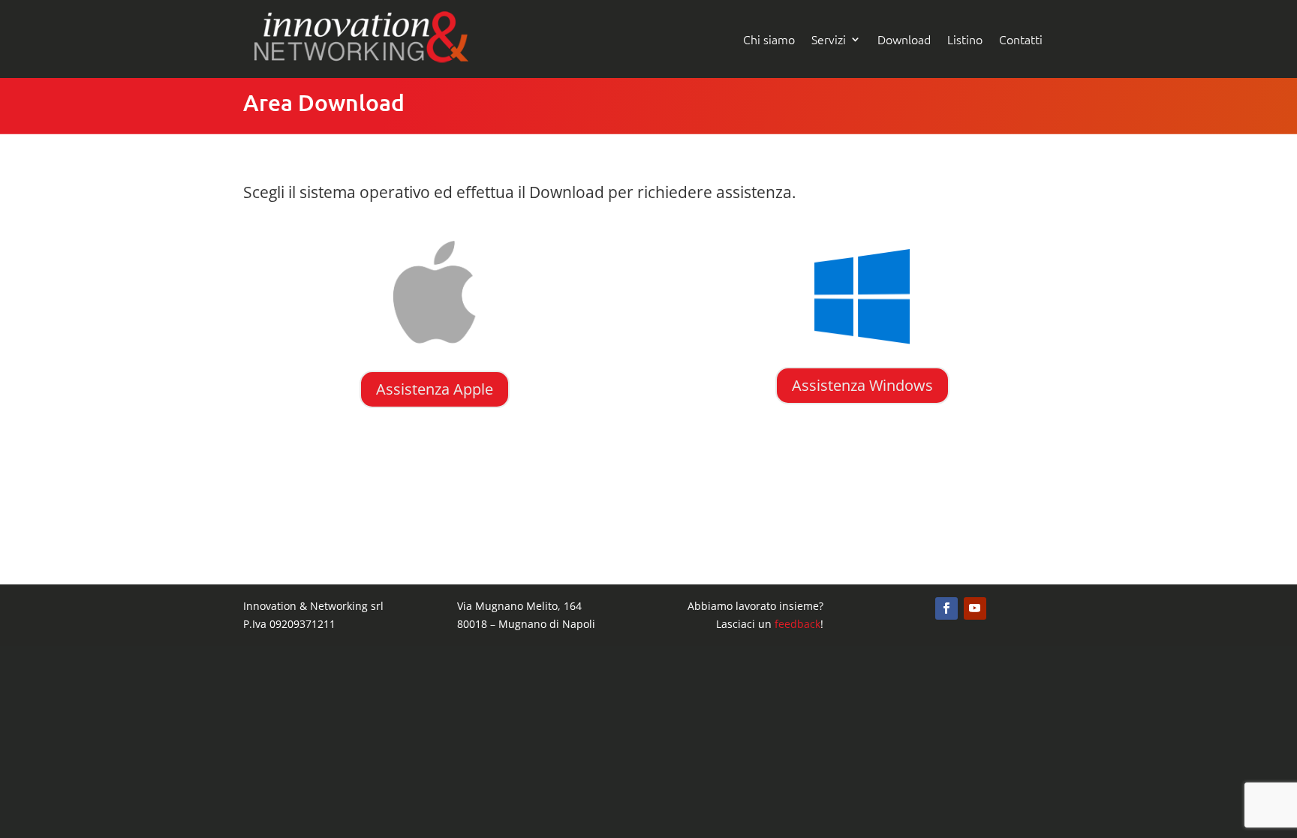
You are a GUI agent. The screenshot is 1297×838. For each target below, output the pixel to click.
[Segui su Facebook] (946, 608)
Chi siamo (769, 39)
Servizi (828, 39)
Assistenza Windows (862, 385)
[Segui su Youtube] (975, 608)
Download (904, 39)
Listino (965, 39)
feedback (797, 624)
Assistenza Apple (434, 389)
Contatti (1021, 39)
